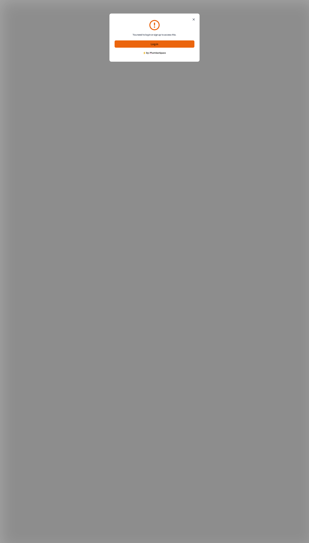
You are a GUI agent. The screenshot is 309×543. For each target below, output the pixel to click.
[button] (193, 19)
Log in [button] (154, 44)
